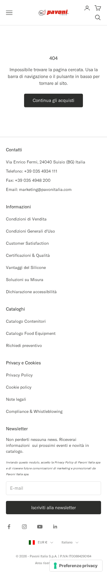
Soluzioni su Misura (24, 279)
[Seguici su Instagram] (24, 527)
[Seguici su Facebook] (9, 527)
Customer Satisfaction (27, 243)
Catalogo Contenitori (26, 321)
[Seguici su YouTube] (40, 527)
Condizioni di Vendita (26, 219)
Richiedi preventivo (24, 345)
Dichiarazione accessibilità (31, 291)
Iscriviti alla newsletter (53, 507)
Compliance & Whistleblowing (34, 411)
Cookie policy (19, 387)
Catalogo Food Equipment (31, 333)
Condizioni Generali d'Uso (30, 231)
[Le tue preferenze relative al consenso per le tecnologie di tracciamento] (76, 565)
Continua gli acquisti (53, 100)
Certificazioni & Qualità (28, 255)
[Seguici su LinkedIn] (55, 527)
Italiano (67, 542)
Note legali (16, 399)
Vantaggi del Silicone (26, 267)
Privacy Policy (19, 375)
